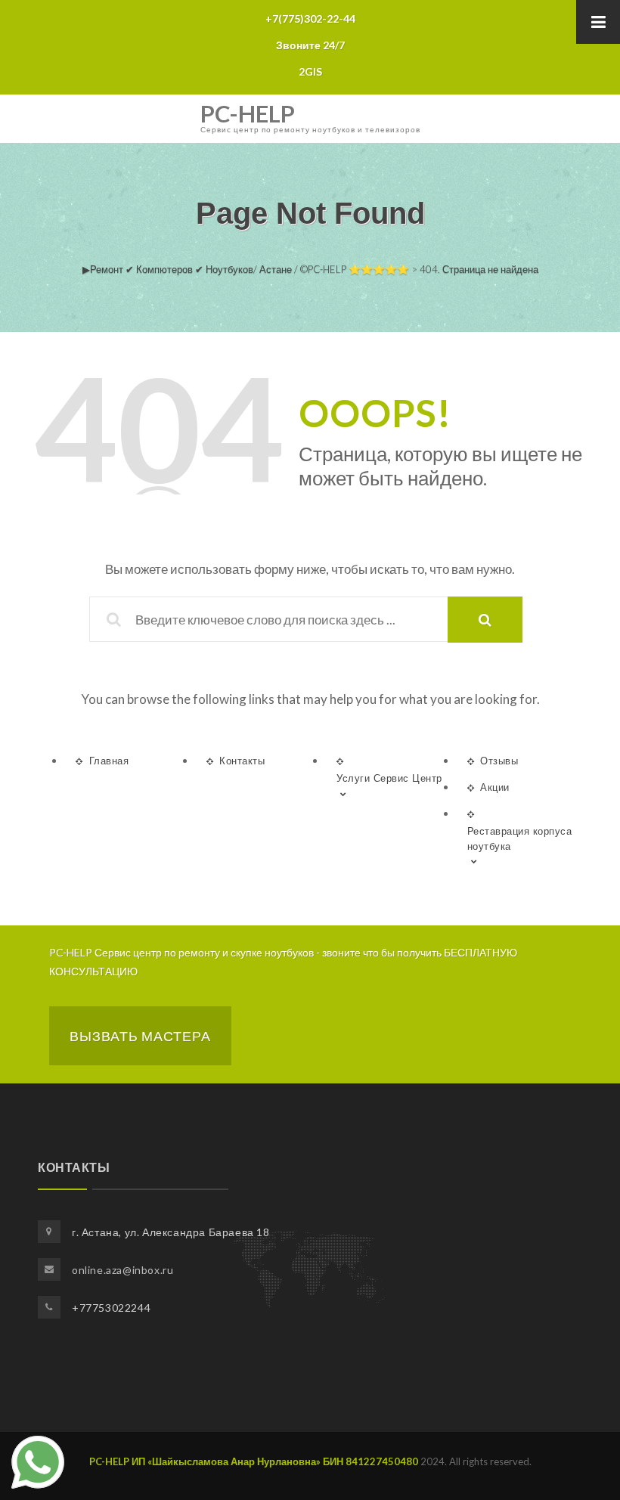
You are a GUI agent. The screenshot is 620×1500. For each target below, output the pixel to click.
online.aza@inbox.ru (122, 1269)
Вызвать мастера (140, 1035)
